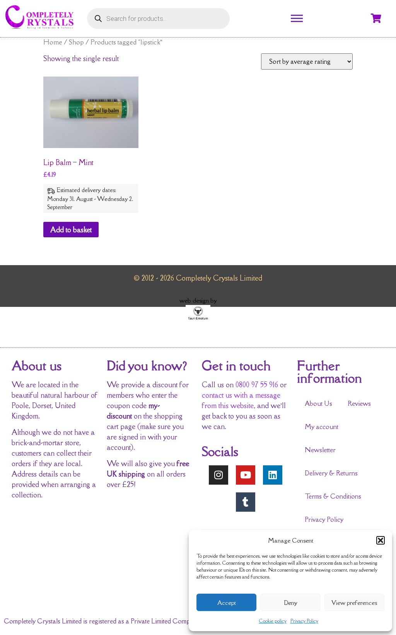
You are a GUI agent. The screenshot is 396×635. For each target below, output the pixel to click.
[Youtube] (245, 475)
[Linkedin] (272, 475)
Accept (226, 602)
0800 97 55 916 (257, 384)
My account (321, 426)
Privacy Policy (304, 621)
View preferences (354, 602)
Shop (76, 41)
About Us (318, 403)
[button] (380, 540)
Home (52, 41)
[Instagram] (218, 475)
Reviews (359, 403)
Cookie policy (273, 621)
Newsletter (320, 450)
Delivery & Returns (331, 473)
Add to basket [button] (71, 229)
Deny (290, 602)
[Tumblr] (245, 502)
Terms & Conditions (333, 496)
